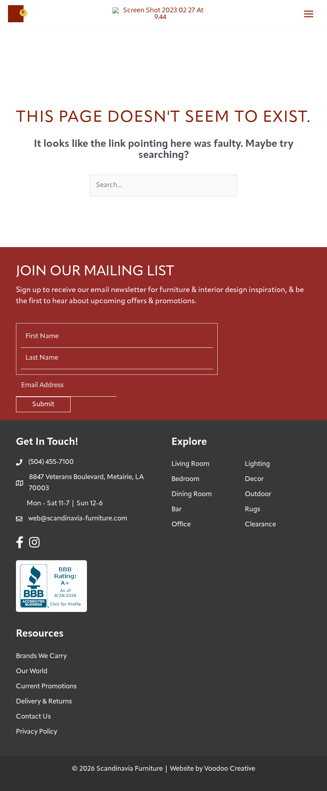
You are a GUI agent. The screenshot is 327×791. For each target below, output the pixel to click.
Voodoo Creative (229, 769)
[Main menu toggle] (308, 14)
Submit (43, 404)
